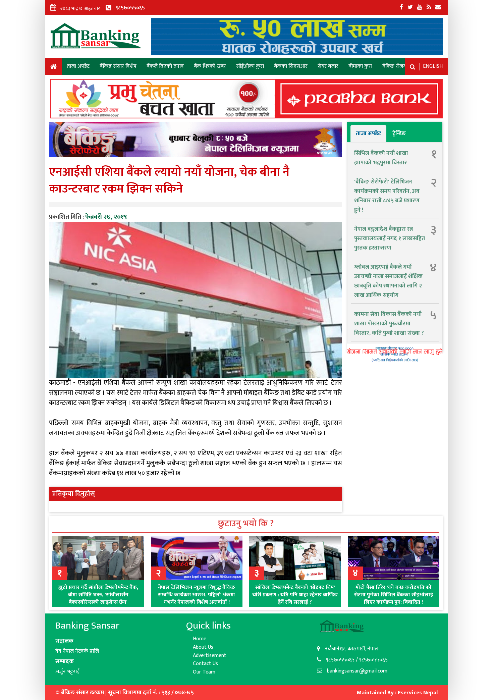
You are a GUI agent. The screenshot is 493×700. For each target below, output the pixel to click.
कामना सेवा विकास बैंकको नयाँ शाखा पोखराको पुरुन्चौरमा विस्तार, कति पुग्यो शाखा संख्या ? (389, 324)
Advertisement (209, 655)
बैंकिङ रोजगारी (396, 66)
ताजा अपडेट (78, 66)
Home (53, 67)
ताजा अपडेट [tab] (368, 133)
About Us (203, 647)
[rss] (429, 7)
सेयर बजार (328, 66)
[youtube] (419, 7)
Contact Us (205, 663)
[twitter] (410, 7)
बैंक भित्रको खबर (210, 66)
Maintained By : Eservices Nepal (397, 692)
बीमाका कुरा (360, 66)
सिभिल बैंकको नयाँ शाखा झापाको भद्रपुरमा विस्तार (381, 158)
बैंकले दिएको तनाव (165, 66)
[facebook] (401, 7)
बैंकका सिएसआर (291, 66)
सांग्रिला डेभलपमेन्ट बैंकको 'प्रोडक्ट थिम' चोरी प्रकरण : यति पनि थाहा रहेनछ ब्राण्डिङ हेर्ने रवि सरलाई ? (295, 595)
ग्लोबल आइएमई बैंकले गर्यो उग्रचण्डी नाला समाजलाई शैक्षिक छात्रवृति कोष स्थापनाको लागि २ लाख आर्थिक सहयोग (388, 281)
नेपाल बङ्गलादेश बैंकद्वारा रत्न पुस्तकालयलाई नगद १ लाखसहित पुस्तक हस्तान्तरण (389, 238)
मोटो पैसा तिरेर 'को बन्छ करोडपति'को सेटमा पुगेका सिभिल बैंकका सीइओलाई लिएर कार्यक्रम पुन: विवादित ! (393, 595)
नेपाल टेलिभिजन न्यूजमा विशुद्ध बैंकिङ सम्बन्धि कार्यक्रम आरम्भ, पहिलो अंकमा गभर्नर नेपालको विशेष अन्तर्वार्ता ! (196, 595)
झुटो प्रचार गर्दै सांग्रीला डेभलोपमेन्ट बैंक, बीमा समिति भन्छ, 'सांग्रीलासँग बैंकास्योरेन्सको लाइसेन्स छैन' (98, 595)
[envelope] (438, 7)
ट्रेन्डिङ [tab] (399, 133)
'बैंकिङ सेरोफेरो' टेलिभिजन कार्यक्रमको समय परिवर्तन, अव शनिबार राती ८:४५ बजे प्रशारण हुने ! (387, 196)
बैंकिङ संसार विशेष (118, 66)
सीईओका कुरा (250, 66)
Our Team (204, 672)
